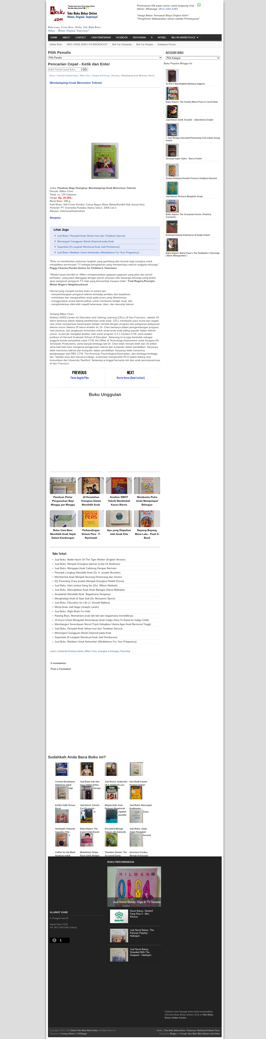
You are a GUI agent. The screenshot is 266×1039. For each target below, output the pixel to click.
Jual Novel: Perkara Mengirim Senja (184, 196)
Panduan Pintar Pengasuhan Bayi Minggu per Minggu (63, 501)
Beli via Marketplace (183, 37)
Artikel (162, 37)
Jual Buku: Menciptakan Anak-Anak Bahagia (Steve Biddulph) (90, 589)
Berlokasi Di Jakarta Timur (208, 1030)
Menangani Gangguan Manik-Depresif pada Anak (85, 241)
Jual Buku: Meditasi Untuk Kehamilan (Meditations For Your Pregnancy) (98, 252)
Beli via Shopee (144, 44)
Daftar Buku (56, 44)
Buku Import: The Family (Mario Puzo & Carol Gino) (192, 102)
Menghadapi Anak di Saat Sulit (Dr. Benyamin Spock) (85, 598)
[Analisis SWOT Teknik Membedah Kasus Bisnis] (119, 485)
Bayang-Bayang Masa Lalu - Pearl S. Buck (147, 534)
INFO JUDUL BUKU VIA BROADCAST (87, 44)
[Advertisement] (105, 114)
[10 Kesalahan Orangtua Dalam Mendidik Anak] (91, 485)
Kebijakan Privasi (167, 44)
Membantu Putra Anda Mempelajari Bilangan (147, 501)
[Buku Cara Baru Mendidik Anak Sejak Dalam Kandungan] (63, 518)
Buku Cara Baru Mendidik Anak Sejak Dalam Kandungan (63, 534)
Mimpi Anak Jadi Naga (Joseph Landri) (77, 607)
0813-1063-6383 (168, 8)
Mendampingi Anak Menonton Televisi (76, 82)
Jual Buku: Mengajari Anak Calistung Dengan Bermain (86, 568)
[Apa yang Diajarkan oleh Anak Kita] (119, 518)
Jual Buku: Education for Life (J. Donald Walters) (82, 602)
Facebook (122, 37)
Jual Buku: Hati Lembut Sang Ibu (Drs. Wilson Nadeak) (86, 585)
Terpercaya (191, 1030)
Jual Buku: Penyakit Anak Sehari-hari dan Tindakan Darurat (91, 235)
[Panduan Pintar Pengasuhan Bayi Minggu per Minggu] (63, 485)
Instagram (139, 37)
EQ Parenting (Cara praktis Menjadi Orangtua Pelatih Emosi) (89, 581)
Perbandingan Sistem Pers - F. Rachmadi (91, 534)
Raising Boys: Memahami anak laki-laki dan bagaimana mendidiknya (94, 615)
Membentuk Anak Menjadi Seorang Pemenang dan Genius (88, 576)
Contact (80, 37)
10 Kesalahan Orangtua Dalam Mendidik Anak (91, 501)
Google (184, 1033)
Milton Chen (85, 75)
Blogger (173, 1033)
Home (53, 37)
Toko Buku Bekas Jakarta (174, 1030)
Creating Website (68, 1033)
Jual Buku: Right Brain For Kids (72, 611)
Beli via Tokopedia (122, 44)
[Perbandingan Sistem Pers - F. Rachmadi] (91, 518)
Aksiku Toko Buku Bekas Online (84, 1030)
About (66, 37)
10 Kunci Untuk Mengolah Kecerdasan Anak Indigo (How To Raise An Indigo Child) (102, 620)
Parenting (115, 75)
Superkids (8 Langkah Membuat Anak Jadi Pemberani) (88, 246)
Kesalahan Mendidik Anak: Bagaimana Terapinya (83, 594)
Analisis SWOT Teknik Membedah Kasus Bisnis (119, 501)
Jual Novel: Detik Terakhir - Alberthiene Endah (189, 120)
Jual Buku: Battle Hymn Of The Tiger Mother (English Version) (90, 559)
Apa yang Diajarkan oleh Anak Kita (119, 532)
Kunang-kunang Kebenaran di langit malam (188, 235)
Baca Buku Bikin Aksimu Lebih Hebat (204, 1033)
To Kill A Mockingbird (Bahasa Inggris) (185, 84)
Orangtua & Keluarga (101, 75)
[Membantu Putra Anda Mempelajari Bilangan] (147, 485)
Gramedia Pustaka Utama (67, 75)
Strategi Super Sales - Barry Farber (184, 158)
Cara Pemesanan (101, 37)
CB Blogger (82, 1033)
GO (84, 69)
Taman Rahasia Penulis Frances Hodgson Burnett (191, 178)
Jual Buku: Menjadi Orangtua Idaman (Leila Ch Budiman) (87, 563)
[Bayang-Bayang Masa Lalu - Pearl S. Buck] (147, 518)
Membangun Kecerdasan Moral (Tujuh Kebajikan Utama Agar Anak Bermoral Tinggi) (103, 624)
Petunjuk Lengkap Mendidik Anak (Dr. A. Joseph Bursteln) (88, 572)
